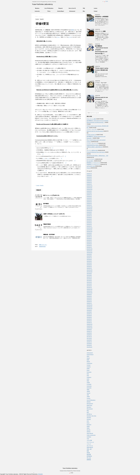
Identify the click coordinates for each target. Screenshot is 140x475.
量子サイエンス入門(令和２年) (51, 195)
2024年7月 (89, 215)
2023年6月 (89, 238)
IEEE (88, 380)
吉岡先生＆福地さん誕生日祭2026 (94, 147)
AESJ (88, 356)
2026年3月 (89, 180)
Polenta (88, 168)
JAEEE (88, 391)
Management (90, 403)
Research (60, 8)
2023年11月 (89, 229)
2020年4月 (89, 298)
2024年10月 (89, 210)
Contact (95, 11)
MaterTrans (89, 405)
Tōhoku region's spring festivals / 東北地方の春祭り (101, 70)
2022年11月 (89, 250)
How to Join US (72, 8)
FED (88, 375)
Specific (41, 185)
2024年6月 (89, 217)
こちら (58, 37)
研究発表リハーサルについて (93, 162)
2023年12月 (89, 228)
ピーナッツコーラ (91, 159)
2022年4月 (89, 263)
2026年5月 (89, 177)
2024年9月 (89, 212)
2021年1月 (89, 287)
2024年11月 (89, 208)
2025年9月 (89, 191)
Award (88, 358)
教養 (88, 450)
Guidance (89, 377)
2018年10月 (89, 327)
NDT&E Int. (89, 414)
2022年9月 (89, 254)
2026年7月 (89, 173)
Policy (48, 11)
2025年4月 (89, 199)
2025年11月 (89, 187)
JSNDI (88, 396)
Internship (89, 387)
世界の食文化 (90, 447)
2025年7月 (89, 194)
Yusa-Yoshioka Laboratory (42, 4)
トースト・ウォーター (101, 82)
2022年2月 (89, 266)
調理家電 (89, 459)
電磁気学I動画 (47, 224)
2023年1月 (89, 247)
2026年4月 (89, 178)
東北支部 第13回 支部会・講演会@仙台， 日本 (97, 155)
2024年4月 (89, 221)
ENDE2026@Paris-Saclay (93, 145)
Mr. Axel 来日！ (90, 161)
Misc (84, 11)
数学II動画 (46, 203)
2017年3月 (89, 338)
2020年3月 (89, 299)
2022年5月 (89, 261)
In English (89, 384)
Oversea (89, 419)
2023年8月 (89, 235)
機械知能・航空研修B (49, 234)
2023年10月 (89, 231)
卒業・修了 (89, 449)
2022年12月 (89, 249)
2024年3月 (89, 222)
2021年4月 (89, 282)
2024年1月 (89, 226)
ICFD (88, 379)
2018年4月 (89, 334)
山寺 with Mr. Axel (91, 166)
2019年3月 (89, 320)
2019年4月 (89, 319)
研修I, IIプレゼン (43, 244)
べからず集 (89, 440)
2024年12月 (89, 207)
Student (88, 431)
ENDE (88, 368)
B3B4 (88, 359)
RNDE (88, 426)
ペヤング (89, 443)
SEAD (88, 428)
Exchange (89, 372)
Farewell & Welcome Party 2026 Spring (96, 152)
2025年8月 (89, 192)
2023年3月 (89, 243)
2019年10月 (89, 308)
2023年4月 (89, 242)
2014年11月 (89, 347)
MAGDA (88, 401)
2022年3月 (89, 264)
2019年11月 (89, 306)
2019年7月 (89, 313)
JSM (88, 394)
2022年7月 (89, 257)
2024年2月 (89, 224)
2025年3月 (89, 201)
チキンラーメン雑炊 (100, 31)
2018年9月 (89, 329)
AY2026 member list (91, 134)
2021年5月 (89, 280)
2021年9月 (89, 273)
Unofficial (89, 436)
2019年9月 (89, 310)
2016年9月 (89, 340)
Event (88, 370)
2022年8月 (89, 256)
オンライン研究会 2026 (92, 150)
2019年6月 (89, 315)
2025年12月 (89, 185)
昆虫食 (88, 452)
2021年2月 (89, 285)
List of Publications (48, 8)
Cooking (89, 366)
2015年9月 (89, 343)
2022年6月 (89, 259)
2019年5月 (89, 317)
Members (37, 8)
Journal (88, 393)
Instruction (37, 11)
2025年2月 (89, 203)
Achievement (72, 11)
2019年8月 (89, 312)
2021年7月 (89, 277)
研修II (72, 29)
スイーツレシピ (90, 442)
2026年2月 (89, 182)
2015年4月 (89, 345)
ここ (44, 158)
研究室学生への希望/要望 (101, 16)
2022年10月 (89, 252)
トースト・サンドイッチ (92, 143)
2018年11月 (89, 326)
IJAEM (88, 382)
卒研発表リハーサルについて (93, 164)
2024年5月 (89, 219)
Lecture (95, 8)
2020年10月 (89, 292)
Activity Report (60, 11)
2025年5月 (89, 198)
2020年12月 (89, 289)
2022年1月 (89, 268)
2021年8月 (89, 275)
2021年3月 (89, 284)
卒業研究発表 (42, 246)
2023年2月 (89, 245)
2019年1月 (89, 322)
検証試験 (89, 454)
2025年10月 (89, 189)
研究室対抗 (89, 456)
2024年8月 (89, 214)
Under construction (91, 435)
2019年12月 (89, 305)
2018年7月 (89, 331)
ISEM (88, 389)
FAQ (84, 8)
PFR (88, 421)
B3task (88, 361)
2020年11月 (89, 291)
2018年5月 (89, 333)
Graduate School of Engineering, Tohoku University (70, 470)
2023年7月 (89, 236)
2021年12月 (89, 270)
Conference (89, 363)
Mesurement (90, 408)
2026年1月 (89, 184)
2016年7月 (89, 341)
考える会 (89, 457)
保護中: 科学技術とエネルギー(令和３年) (54, 214)
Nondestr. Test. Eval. (91, 415)
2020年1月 (89, 303)
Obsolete (89, 417)
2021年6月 (89, 278)
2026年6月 (89, 175)
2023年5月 (89, 240)
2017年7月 (89, 336)
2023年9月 (89, 233)
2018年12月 (89, 324)
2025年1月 (89, 205)
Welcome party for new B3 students (95, 131)
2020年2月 (89, 301)
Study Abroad (90, 433)
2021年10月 (89, 271)
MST (88, 412)
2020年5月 (89, 296)
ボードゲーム (90, 445)
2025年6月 (89, 196)
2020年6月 (89, 294)
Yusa (88, 438)
